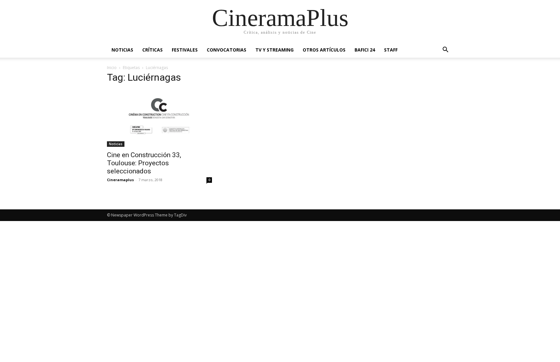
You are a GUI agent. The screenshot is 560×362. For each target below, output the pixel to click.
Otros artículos (324, 50)
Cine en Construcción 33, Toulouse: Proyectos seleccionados (144, 163)
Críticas (152, 50)
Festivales (185, 50)
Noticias (122, 50)
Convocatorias (226, 50)
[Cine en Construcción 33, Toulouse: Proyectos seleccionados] (159, 118)
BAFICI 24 (365, 50)
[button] (445, 50)
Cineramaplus (120, 179)
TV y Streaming (274, 50)
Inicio (112, 67)
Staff (391, 50)
